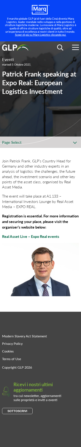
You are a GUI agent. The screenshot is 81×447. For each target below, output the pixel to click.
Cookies (8, 351)
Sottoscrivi (17, 411)
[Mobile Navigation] (75, 48)
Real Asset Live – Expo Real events (30, 236)
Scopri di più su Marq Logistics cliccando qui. (40, 35)
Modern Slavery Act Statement (24, 336)
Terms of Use (11, 358)
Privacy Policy (12, 343)
